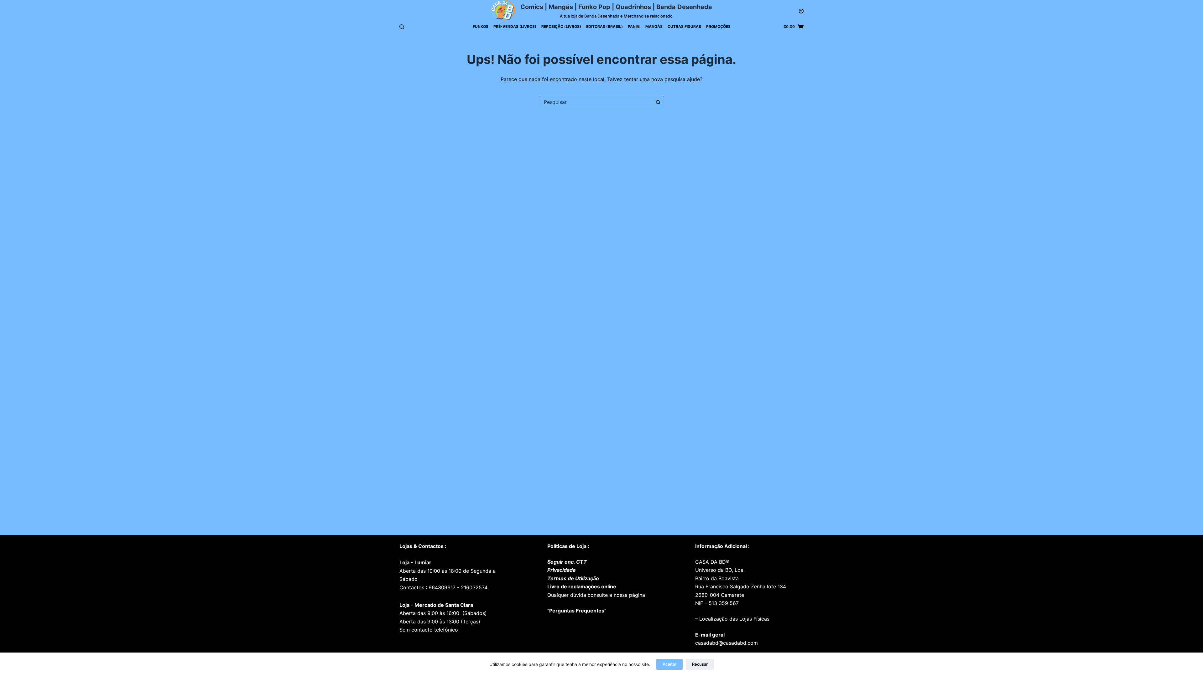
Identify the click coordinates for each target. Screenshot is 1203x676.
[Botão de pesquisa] (658, 102)
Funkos (480, 26)
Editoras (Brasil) (604, 26)
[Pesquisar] (401, 26)
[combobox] (595, 102)
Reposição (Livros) (561, 26)
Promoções (718, 26)
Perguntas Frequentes (576, 610)
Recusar (700, 664)
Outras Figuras (684, 26)
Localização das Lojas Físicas (733, 619)
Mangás (654, 26)
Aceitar (669, 664)
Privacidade (561, 570)
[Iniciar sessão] (801, 11)
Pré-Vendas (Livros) (514, 26)
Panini (634, 26)
